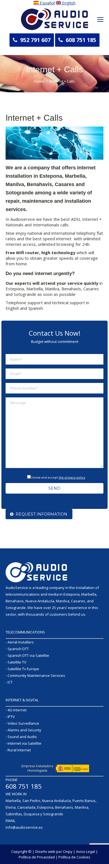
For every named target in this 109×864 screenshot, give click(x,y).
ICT (10, 682)
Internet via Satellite (24, 743)
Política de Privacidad (37, 857)
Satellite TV (17, 662)
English (68, 3)
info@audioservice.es (24, 827)
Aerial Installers (21, 642)
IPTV (11, 716)
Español (47, 3)
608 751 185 (81, 40)
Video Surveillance (23, 723)
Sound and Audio (22, 736)
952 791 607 (35, 40)
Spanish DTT (18, 648)
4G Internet (17, 709)
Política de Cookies (74, 857)
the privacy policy (72, 477)
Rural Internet (19, 749)
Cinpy (67, 851)
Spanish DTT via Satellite (28, 655)
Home (39, 81)
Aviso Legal (85, 851)
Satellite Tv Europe (23, 668)
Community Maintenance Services (36, 675)
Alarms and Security (24, 729)
